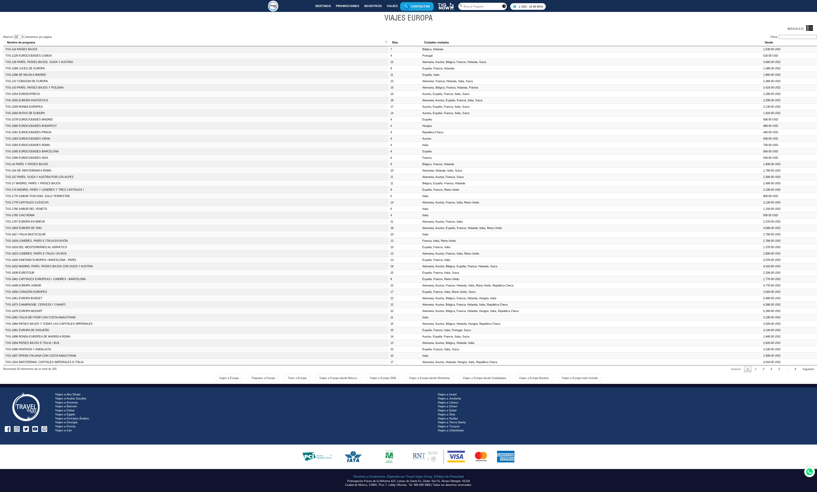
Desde (769, 42)
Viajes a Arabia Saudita (70, 398)
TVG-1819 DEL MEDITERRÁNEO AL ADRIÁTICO (36, 247)
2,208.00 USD (771, 94)
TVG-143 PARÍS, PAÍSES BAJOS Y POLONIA (34, 87)
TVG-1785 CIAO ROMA (20, 215)
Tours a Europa (297, 378)
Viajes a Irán (63, 430)
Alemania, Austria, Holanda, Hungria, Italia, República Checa (459, 362)
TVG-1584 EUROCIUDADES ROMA (27, 145)
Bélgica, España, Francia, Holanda (443, 183)
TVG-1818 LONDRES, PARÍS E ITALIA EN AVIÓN (36, 240)
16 (391, 94)
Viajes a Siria (446, 414)
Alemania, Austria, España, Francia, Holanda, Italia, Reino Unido (462, 228)
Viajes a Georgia (66, 422)
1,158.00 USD (771, 208)
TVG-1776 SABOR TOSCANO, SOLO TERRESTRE (37, 196)
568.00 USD (770, 151)
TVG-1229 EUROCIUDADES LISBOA (28, 55)
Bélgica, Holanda (432, 49)
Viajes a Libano (448, 402)
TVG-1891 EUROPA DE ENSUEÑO (27, 330)
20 (391, 330)
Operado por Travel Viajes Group (410, 476)
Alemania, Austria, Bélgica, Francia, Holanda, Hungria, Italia (459, 298)
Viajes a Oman (447, 406)
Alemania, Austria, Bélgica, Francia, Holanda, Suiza (454, 62)
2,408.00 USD (771, 183)
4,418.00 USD (771, 266)
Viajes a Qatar (447, 410)
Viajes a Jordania (449, 398)
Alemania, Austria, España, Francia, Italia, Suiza (452, 100)
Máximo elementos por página (27, 37)
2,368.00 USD (771, 81)
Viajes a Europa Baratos (534, 378)
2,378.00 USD (771, 221)
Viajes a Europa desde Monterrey (429, 378)
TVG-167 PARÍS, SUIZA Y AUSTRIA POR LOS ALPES (39, 177)
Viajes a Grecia (65, 426)
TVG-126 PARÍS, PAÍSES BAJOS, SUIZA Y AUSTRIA (39, 62)
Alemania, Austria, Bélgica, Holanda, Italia (448, 343)
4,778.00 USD (771, 285)
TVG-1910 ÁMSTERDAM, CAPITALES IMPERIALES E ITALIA (44, 362)
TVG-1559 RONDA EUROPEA (24, 106)
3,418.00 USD (771, 87)
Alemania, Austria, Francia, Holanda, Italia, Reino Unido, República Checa (467, 285)
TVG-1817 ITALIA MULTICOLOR (25, 234)
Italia (425, 145)
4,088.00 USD (771, 228)
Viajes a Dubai (64, 410)
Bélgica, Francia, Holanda (438, 164)
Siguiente (808, 369)
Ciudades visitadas (436, 42)
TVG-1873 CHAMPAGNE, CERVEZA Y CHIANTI (35, 304)
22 (391, 285)
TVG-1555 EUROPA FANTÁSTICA (26, 100)
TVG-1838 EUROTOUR (19, 272)
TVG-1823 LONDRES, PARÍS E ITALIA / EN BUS (36, 253)
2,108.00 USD (771, 189)
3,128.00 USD (771, 202)
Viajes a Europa (229, 378)
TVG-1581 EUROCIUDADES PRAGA (28, 132)
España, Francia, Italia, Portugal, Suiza (446, 330)
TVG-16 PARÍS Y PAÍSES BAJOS (26, 164)
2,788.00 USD (771, 240)
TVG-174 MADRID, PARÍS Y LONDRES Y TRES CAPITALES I (44, 189)
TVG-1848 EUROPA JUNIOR (23, 285)
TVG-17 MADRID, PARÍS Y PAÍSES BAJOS (33, 183)
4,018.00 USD (771, 362)
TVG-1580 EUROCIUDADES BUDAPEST (31, 125)
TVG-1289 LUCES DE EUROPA (25, 68)
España (427, 119)
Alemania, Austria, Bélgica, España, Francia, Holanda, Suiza (459, 266)
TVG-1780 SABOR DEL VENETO (26, 208)
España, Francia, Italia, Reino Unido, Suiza (449, 291)
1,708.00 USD (771, 170)
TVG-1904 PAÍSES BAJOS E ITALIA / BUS (32, 343)
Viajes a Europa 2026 (383, 378)
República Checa (432, 132)
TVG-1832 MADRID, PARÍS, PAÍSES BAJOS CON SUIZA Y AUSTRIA (49, 266)
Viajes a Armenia (66, 402)
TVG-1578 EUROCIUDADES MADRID (29, 119)
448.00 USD (770, 132)
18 (391, 100)
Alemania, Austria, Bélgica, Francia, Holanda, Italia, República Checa (465, 304)
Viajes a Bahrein (66, 406)
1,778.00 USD (771, 279)
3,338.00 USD (771, 349)
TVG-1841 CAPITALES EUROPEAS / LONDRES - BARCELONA (45, 279)
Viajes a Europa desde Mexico (338, 378)
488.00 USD (770, 125)
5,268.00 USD (771, 311)
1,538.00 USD (771, 49)
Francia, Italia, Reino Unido (439, 240)
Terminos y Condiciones (369, 476)
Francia (426, 157)
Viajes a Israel (447, 394)
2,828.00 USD (771, 343)
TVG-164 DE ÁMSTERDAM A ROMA (28, 170)
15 (391, 62)
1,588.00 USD (771, 68)
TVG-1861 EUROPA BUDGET (23, 298)
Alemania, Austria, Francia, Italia (442, 221)
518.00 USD (770, 55)
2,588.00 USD (771, 177)
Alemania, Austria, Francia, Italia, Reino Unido (450, 202)
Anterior (736, 369)
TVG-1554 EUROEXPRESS (22, 94)
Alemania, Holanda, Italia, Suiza (442, 170)
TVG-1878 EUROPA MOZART (24, 311)
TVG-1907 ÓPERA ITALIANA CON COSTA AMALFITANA (40, 355)
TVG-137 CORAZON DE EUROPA (26, 81)
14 (391, 113)
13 (391, 81)
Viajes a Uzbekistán (451, 430)
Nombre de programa (21, 42)
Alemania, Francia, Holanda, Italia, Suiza (447, 81)
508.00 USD (770, 119)
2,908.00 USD (771, 355)
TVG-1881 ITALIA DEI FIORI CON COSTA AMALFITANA (40, 317)
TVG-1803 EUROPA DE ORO (23, 228)
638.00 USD (770, 138)
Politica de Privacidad (449, 476)
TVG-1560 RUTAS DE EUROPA (25, 113)
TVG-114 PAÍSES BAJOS (21, 49)
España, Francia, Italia (436, 247)
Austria (426, 138)
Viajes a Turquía (449, 426)
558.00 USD (770, 215)
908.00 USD (770, 196)
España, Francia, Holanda (438, 68)
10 (391, 170)
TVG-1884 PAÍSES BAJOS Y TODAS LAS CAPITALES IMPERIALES (49, 323)
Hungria (427, 125)
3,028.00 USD (771, 323)
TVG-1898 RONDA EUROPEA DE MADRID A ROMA (37, 336)
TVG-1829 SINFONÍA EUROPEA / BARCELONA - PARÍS (40, 260)
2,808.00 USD (771, 253)
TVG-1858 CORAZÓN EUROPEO (26, 291)
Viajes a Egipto (65, 414)
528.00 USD (770, 157)
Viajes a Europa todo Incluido (580, 378)
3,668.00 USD (771, 62)
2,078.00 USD (771, 260)
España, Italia (430, 74)
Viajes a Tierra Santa (452, 422)
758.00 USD (770, 145)
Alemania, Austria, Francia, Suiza (443, 177)
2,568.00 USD (771, 291)
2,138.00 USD (771, 106)
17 (391, 106)
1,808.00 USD (771, 164)
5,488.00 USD (771, 298)
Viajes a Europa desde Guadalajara (484, 378)
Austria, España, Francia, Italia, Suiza (445, 94)
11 (391, 74)
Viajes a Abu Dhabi (67, 394)
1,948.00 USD (771, 336)
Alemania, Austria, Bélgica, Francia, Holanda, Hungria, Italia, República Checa (470, 311)
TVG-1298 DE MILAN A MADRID (25, 74)
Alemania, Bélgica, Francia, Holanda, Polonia (450, 87)
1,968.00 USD (771, 74)
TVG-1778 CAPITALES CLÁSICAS (27, 202)
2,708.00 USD (771, 234)
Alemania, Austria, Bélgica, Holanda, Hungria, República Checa (461, 323)
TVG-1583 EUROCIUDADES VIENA (27, 138)
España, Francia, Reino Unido (440, 189)
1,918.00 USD (771, 113)
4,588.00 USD (771, 304)
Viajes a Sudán (448, 418)
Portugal (427, 55)
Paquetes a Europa (263, 378)
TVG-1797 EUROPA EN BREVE (25, 221)
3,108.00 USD (771, 317)
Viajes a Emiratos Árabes (72, 418)
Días (395, 42)
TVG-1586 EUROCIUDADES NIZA (26, 157)
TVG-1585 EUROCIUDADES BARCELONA (32, 151)
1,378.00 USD (771, 247)
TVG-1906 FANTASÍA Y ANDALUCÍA (28, 349)
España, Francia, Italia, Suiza (440, 272)
